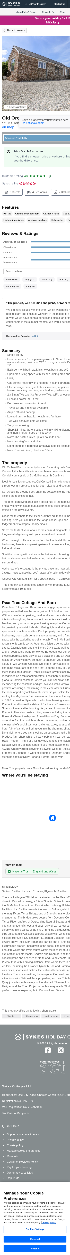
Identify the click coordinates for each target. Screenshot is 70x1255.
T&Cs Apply (52, 22)
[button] (7, 73)
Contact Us (59, 4)
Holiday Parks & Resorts (26, 12)
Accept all (35, 1248)
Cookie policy (49, 1222)
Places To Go (48, 12)
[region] (35, 1218)
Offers (62, 12)
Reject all (35, 1239)
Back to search (16, 30)
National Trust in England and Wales (34, 871)
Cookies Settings (35, 1229)
